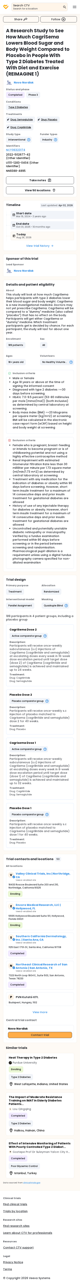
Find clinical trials (15, 1204)
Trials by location (15, 1211)
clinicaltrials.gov (31, 1182)
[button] (18, 107)
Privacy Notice (13, 1262)
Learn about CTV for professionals (27, 1233)
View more (40, 1012)
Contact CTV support (18, 1247)
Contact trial (40, 1035)
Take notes (37, 180)
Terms (7, 1269)
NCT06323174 (15, 150)
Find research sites (16, 1226)
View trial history (38, 246)
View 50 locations (38, 190)
